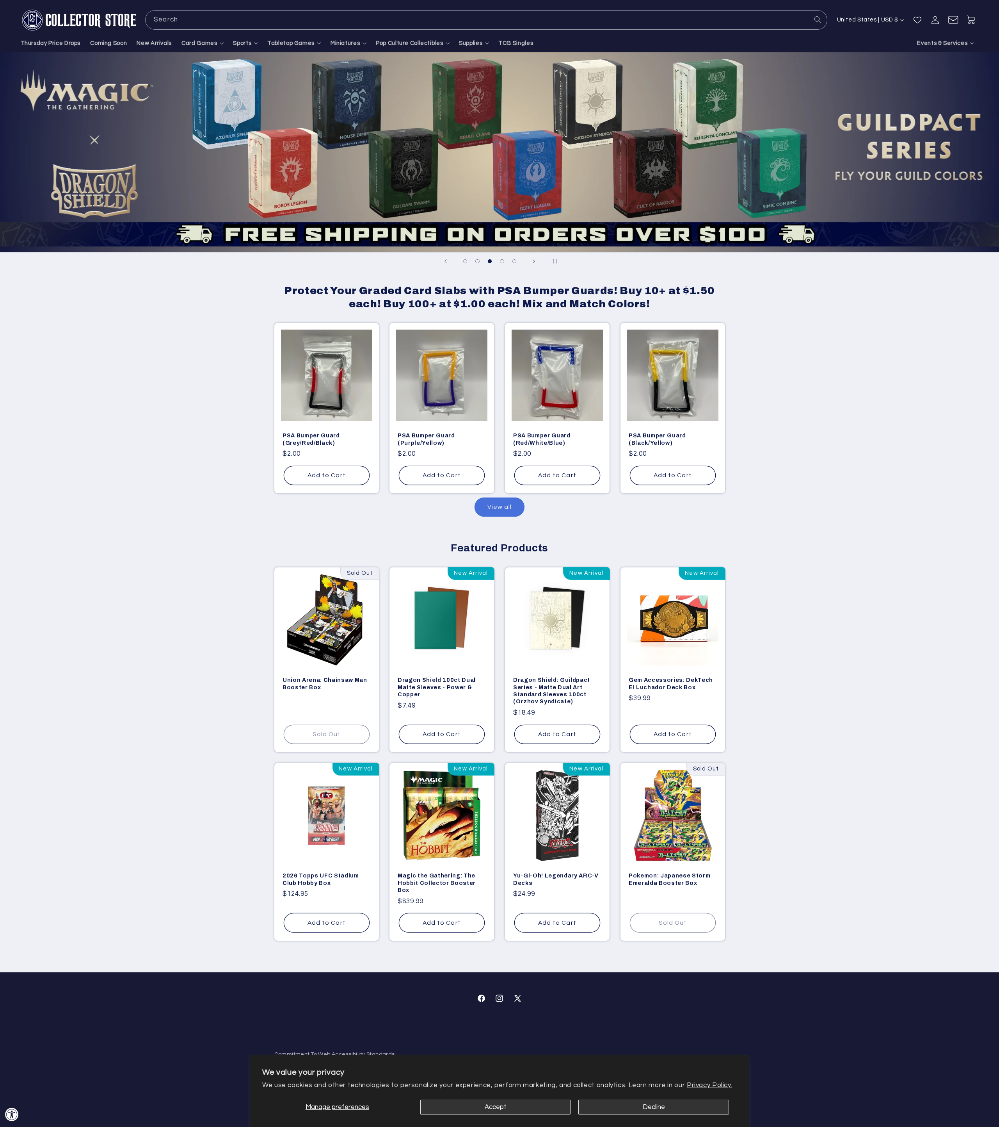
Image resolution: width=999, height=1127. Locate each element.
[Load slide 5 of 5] (514, 261)
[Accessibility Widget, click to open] (12, 1114)
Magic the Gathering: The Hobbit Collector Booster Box (437, 882)
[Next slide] (533, 261)
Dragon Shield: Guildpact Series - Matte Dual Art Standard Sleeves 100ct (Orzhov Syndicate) (551, 690)
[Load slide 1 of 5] (465, 261)
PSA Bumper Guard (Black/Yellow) (657, 439)
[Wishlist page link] (917, 20)
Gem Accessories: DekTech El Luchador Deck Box (671, 683)
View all (499, 507)
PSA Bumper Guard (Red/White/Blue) (542, 439)
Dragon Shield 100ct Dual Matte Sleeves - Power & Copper (437, 687)
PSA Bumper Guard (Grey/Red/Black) (311, 439)
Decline (654, 1107)
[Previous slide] (445, 261)
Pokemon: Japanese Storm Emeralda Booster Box (669, 879)
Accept (496, 1107)
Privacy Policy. (709, 1085)
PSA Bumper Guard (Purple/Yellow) (426, 439)
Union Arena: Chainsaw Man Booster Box (325, 683)
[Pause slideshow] (553, 261)
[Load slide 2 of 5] (477, 261)
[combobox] (486, 20)
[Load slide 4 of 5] (502, 261)
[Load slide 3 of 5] (490, 261)
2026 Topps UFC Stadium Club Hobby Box (321, 879)
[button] (202, 43)
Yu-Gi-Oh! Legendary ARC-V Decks (556, 879)
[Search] (818, 20)
